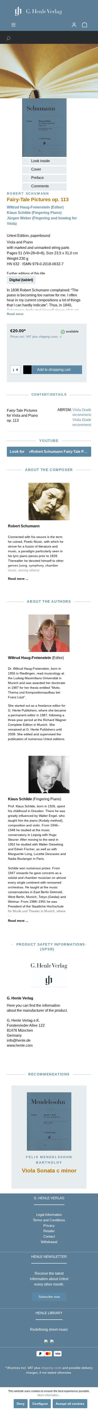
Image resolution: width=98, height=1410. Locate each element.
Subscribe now (49, 1296)
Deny (21, 1403)
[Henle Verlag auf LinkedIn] (52, 1381)
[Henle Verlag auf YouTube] (45, 1381)
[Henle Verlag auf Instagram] (49, 1381)
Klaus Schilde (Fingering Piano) (34, 213)
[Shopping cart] (84, 24)
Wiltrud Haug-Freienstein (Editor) (35, 207)
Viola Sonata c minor (49, 1171)
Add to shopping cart (53, 370)
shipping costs (51, 1368)
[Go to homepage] (49, 11)
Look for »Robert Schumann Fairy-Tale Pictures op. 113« (50, 451)
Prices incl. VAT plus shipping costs (34, 336)
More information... (49, 1395)
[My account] (74, 24)
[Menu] (13, 24)
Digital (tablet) (21, 280)
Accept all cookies (70, 1403)
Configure (40, 1403)
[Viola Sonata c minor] (49, 1121)
